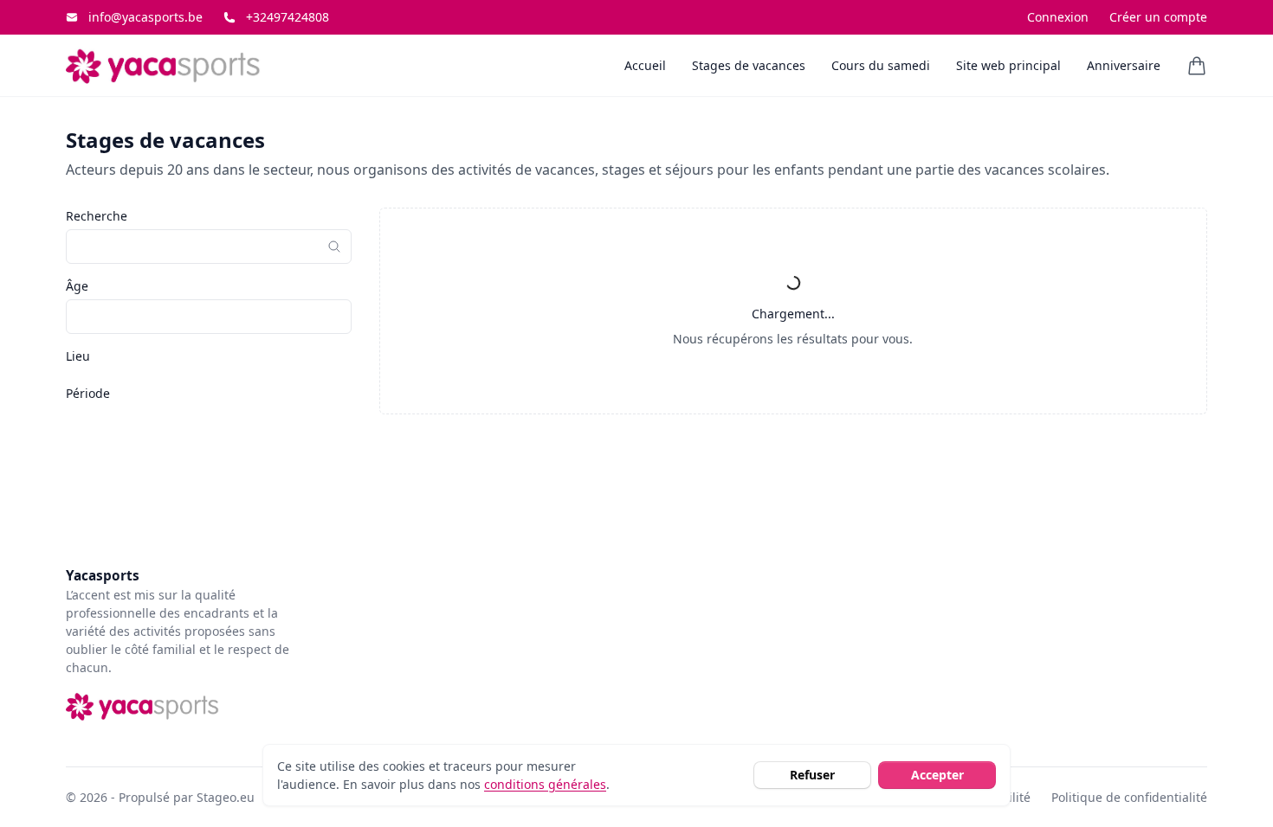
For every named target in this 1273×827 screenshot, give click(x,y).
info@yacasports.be (145, 17)
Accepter (937, 774)
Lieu (78, 356)
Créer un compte (1158, 17)
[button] (1196, 65)
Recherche (96, 216)
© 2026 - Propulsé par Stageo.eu (160, 797)
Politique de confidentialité (1129, 797)
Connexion (1058, 17)
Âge (77, 286)
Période (88, 393)
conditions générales (545, 784)
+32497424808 (287, 17)
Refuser (812, 774)
